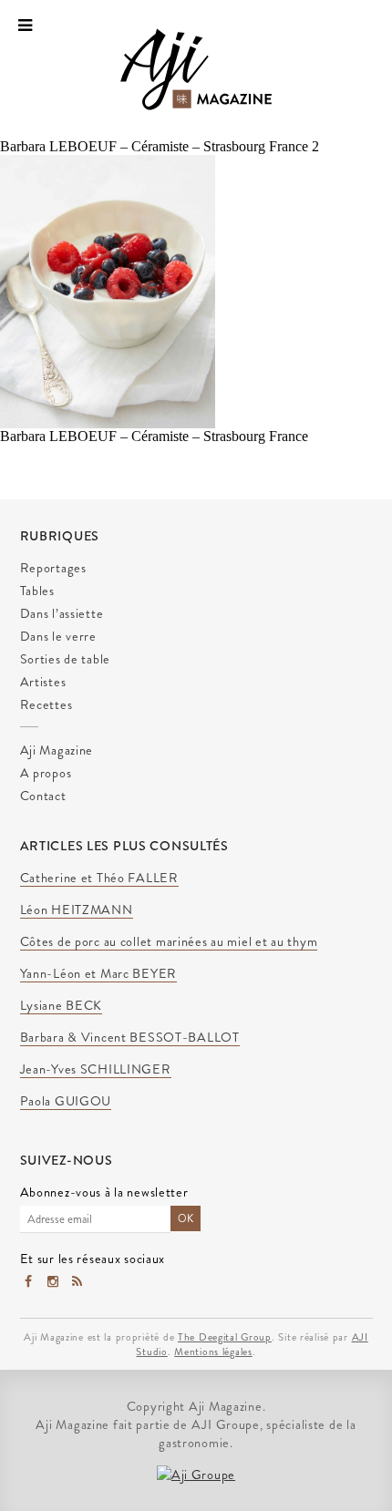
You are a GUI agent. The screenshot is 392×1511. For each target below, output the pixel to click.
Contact (43, 795)
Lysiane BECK (61, 1006)
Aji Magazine (57, 750)
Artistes (43, 682)
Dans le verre (58, 636)
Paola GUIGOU (66, 1102)
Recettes (46, 704)
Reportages (53, 568)
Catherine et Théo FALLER (99, 878)
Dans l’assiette (62, 613)
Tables (37, 590)
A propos (46, 773)
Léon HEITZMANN (76, 910)
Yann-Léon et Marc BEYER (99, 974)
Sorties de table (65, 659)
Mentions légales (213, 1351)
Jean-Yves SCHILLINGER (95, 1070)
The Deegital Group (225, 1337)
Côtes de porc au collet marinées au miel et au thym (169, 942)
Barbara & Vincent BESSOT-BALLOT (130, 1038)
